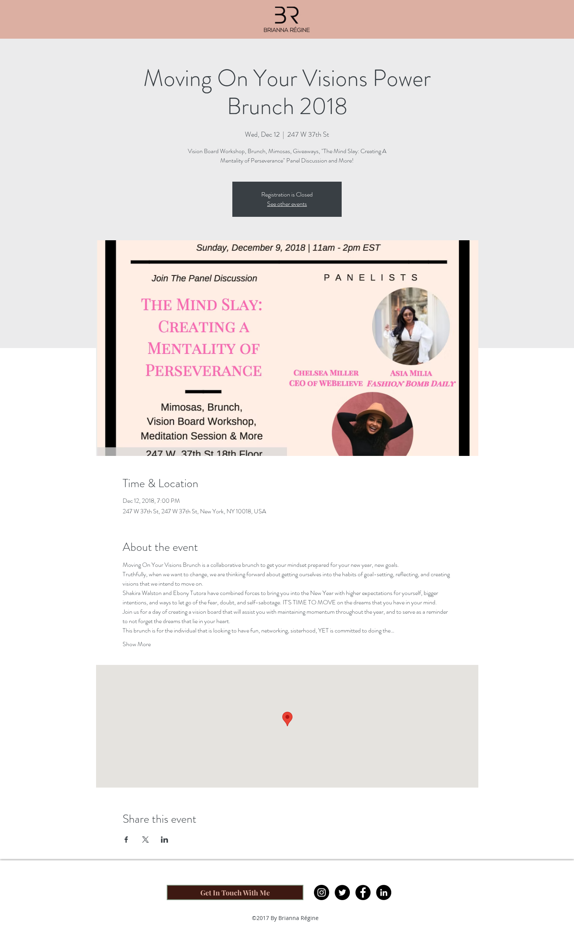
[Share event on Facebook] (126, 839)
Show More (137, 644)
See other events (287, 203)
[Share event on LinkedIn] (164, 839)
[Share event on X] (145, 839)
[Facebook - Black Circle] (363, 892)
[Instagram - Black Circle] (321, 892)
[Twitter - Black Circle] (342, 892)
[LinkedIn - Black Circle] (383, 892)
